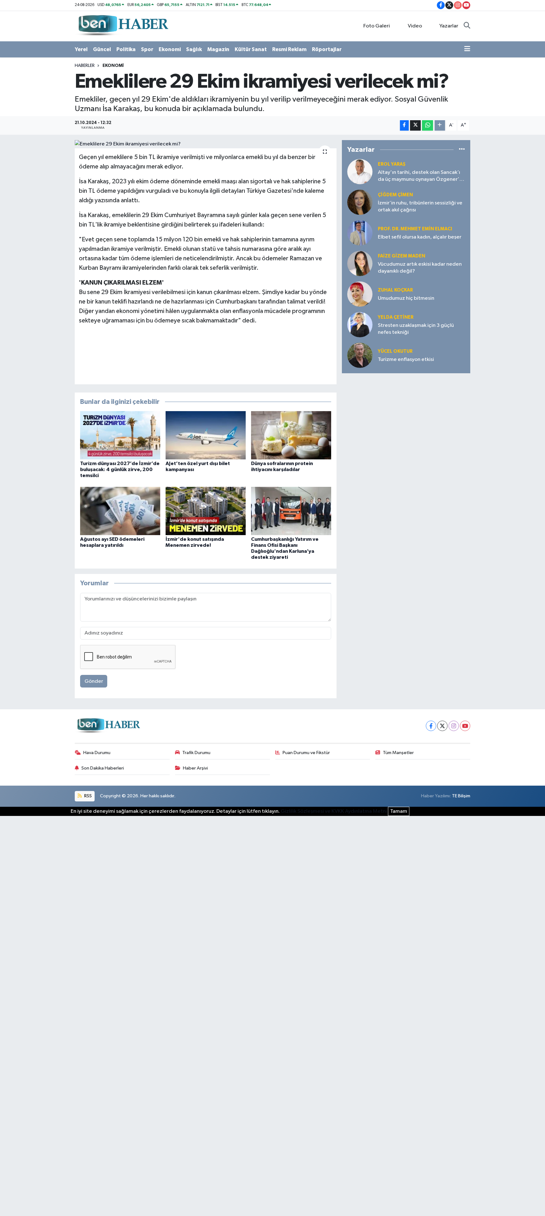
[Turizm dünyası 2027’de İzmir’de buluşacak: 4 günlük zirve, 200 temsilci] (120, 435)
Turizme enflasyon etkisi (406, 359)
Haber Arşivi (195, 768)
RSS (87, 796)
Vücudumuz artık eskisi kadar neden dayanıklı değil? (420, 268)
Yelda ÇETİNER (395, 317)
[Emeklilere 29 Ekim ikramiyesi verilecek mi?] (206, 144)
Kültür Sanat (251, 49)
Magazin (218, 49)
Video (415, 26)
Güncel (102, 49)
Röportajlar (327, 49)
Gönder (94, 681)
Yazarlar (448, 26)
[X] (442, 726)
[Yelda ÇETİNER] (359, 324)
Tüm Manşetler (398, 752)
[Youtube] (465, 726)
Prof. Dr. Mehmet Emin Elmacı (415, 229)
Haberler (85, 65)
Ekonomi (170, 49)
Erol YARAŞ (392, 164)
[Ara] (467, 26)
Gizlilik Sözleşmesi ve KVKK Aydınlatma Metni (334, 811)
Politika (126, 49)
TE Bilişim (461, 796)
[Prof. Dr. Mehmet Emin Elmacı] (359, 232)
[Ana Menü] (467, 49)
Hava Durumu (96, 752)
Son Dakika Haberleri (102, 768)
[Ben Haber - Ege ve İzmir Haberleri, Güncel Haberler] (123, 26)
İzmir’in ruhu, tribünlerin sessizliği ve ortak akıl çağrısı (420, 206)
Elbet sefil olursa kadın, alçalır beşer (419, 237)
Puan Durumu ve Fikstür (306, 752)
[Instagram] (453, 726)
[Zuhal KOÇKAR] (359, 294)
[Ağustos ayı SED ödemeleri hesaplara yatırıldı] (120, 510)
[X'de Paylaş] (415, 125)
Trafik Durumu (196, 752)
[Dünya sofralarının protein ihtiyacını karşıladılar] (291, 435)
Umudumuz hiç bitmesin (406, 298)
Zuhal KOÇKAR (395, 290)
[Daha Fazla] (440, 125)
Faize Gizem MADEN (401, 256)
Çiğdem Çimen (395, 194)
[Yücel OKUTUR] (359, 355)
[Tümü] (462, 149)
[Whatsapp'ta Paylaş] (427, 125)
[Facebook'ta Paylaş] (404, 125)
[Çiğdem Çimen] (359, 202)
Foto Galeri (376, 26)
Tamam (398, 811)
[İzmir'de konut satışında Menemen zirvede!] (206, 510)
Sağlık (194, 49)
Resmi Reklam (289, 49)
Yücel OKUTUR (395, 351)
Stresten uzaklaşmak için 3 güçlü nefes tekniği (416, 329)
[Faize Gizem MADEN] (359, 263)
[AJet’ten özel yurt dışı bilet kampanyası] (206, 435)
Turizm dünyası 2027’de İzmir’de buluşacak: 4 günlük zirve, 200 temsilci (120, 469)
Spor (147, 49)
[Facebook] (431, 726)
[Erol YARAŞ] (359, 171)
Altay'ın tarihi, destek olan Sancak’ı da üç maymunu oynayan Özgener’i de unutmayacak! (419, 176)
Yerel (81, 49)
